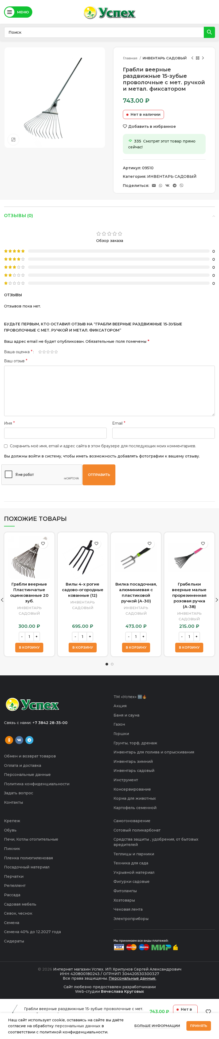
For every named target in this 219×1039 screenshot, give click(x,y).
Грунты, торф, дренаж (135, 743)
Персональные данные (27, 774)
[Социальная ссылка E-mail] (153, 185)
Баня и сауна (126, 715)
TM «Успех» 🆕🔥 (130, 696)
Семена (11, 922)
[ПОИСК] (209, 32)
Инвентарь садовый (134, 770)
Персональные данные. (132, 978)
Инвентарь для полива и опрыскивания (154, 752)
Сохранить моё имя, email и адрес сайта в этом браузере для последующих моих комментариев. (103, 446)
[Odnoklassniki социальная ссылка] (9, 740)
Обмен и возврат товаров (30, 756)
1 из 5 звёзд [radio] (40, 352)
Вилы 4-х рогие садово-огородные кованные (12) (82, 590)
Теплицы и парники (134, 854)
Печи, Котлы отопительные (31, 839)
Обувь (10, 830)
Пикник (12, 848)
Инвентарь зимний (133, 761)
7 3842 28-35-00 (51, 722)
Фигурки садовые (132, 881)
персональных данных (77, 1025)
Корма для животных (135, 798)
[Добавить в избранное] (43, 543)
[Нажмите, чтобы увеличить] (13, 139)
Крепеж (12, 820)
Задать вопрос (18, 793)
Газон (119, 724)
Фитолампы (125, 890)
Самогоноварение (132, 820)
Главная (130, 58)
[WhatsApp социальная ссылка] (160, 185)
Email (119, 423)
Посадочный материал (26, 867)
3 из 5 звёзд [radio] (48, 352)
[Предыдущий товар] (192, 58)
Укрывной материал (134, 872)
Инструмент (126, 780)
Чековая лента (128, 909)
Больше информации (157, 1025)
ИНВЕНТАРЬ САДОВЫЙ (165, 58)
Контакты (13, 802)
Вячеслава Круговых (122, 991)
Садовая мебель (20, 904)
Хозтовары (124, 900)
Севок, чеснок (18, 913)
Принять (198, 1026)
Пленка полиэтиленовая (28, 858)
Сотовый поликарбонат (137, 830)
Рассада (12, 894)
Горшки (121, 733)
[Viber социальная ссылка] (181, 185)
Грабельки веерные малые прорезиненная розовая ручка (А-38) (189, 595)
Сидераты (14, 941)
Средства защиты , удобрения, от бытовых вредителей (156, 842)
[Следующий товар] (203, 58)
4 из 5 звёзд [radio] (52, 352)
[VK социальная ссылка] (167, 185)
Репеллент (15, 885)
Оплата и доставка (22, 765)
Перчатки (14, 876)
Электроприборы (131, 918)
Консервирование (132, 789)
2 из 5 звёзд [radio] (44, 352)
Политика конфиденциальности (36, 784)
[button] (29, 647)
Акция (120, 705)
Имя (9, 423)
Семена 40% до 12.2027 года (32, 931)
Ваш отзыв (16, 360)
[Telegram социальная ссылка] (174, 185)
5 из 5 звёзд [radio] (56, 352)
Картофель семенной (135, 807)
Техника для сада (131, 863)
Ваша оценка (18, 352)
